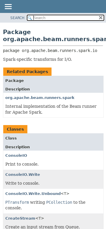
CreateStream (20, 218)
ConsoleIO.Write (22, 174)
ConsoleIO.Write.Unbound (33, 193)
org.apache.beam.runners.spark (39, 97)
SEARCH (17, 18)
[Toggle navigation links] (8, 7)
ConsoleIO (16, 155)
